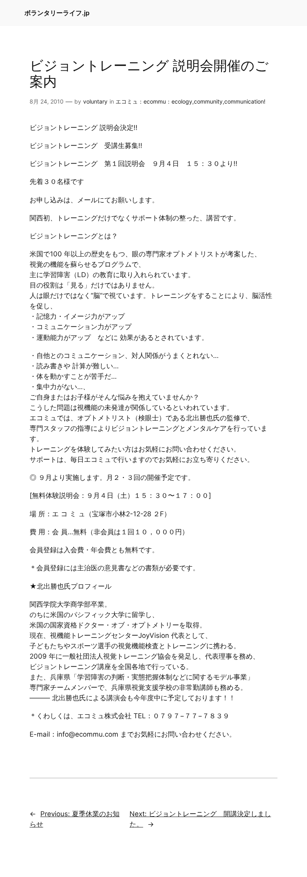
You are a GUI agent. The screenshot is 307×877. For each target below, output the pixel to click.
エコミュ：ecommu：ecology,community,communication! (190, 101)
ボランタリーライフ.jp (57, 13)
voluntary (95, 101)
